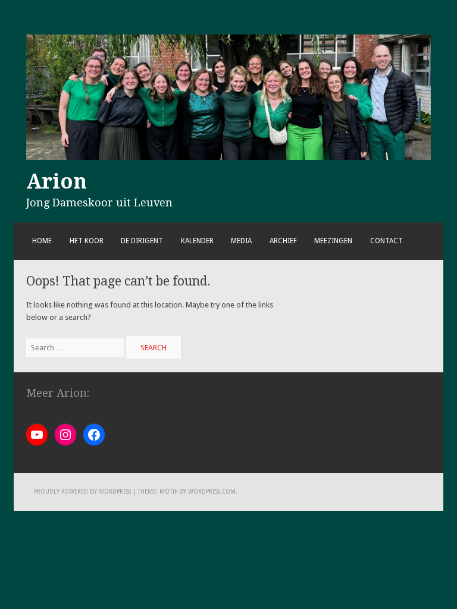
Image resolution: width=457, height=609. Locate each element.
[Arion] (228, 157)
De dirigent (142, 241)
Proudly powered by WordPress (82, 491)
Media (241, 241)
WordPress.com (212, 491)
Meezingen (333, 241)
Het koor (87, 241)
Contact (386, 241)
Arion (56, 181)
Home (42, 241)
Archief (283, 241)
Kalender (197, 241)
